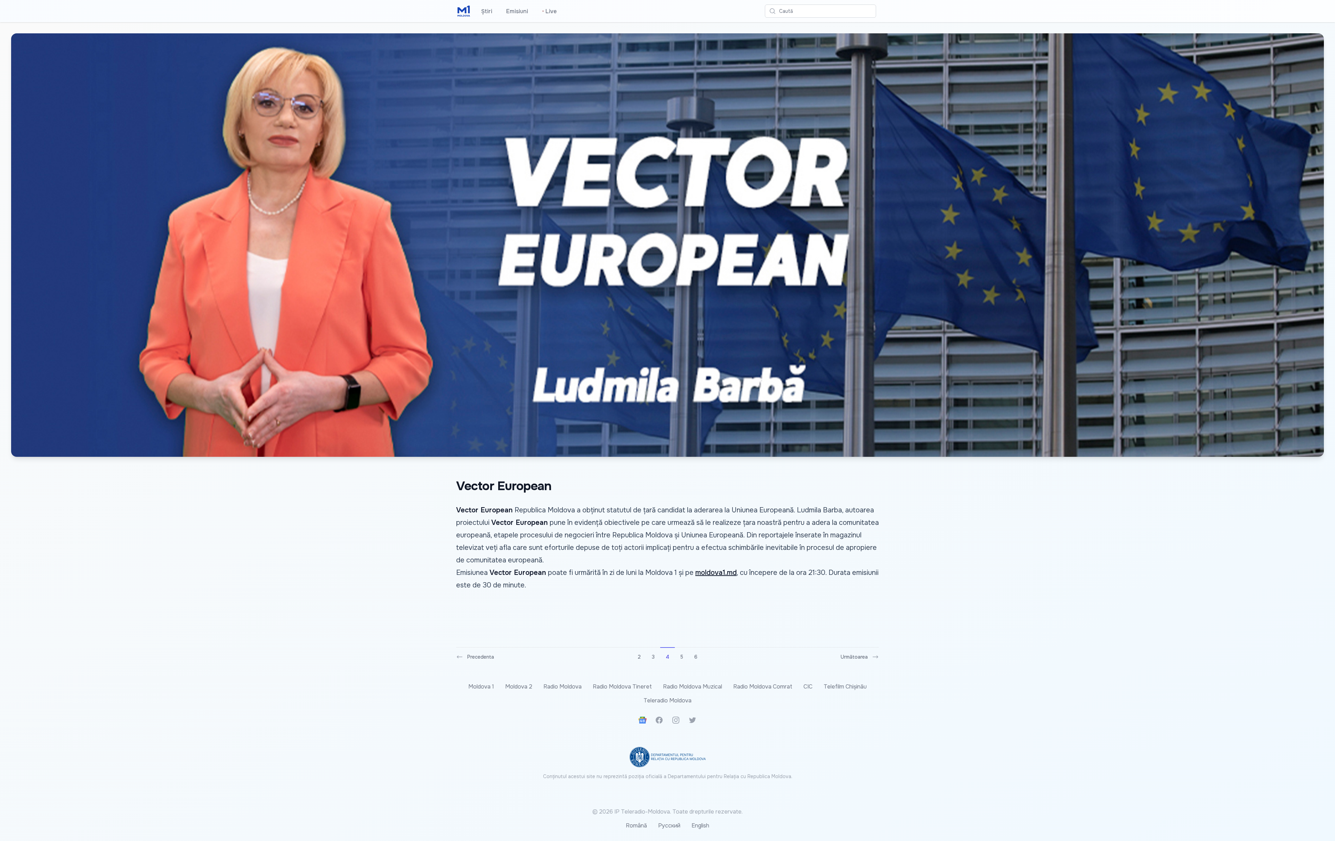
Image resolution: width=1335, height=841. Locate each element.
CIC (807, 686)
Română (636, 825)
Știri (486, 11)
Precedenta (480, 657)
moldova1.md (716, 572)
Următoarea (854, 657)
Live (549, 11)
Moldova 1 (481, 686)
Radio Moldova (562, 686)
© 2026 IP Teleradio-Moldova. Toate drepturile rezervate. (667, 811)
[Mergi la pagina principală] (463, 11)
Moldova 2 (518, 686)
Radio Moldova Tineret (622, 686)
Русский (669, 825)
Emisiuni (517, 11)
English (700, 825)
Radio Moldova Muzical (692, 686)
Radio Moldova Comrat (762, 686)
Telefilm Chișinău (845, 686)
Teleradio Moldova (667, 700)
